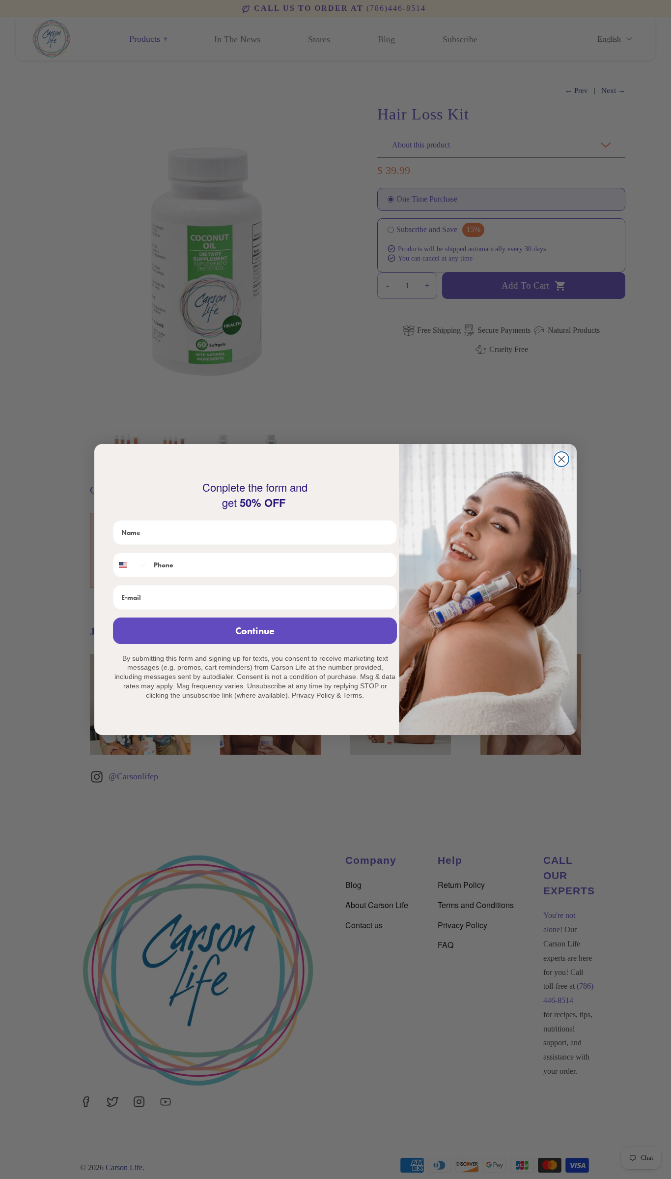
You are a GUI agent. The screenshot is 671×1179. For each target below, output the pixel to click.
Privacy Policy (313, 695)
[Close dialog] (561, 459)
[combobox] (131, 565)
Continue (255, 630)
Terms (352, 695)
